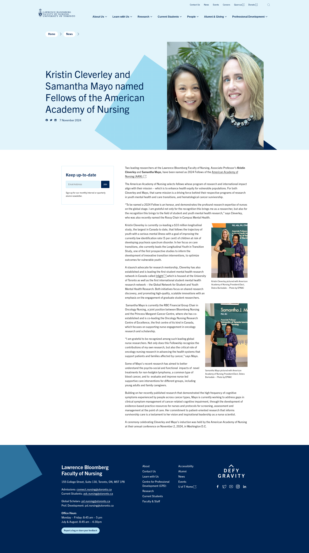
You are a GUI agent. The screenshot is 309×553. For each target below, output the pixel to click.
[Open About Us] (105, 16)
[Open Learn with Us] (130, 16)
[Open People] (197, 16)
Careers (226, 5)
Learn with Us (120, 16)
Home (51, 34)
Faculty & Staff (151, 501)
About (146, 466)
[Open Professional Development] (266, 16)
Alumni (182, 471)
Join (105, 184)
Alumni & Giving (214, 16)
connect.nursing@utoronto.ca (94, 489)
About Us (98, 16)
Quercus (238, 5)
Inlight (159, 276)
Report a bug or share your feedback (80, 530)
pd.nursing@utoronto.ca (95, 501)
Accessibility (185, 466)
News (206, 5)
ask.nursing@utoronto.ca (98, 493)
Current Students (168, 16)
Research (143, 16)
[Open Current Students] (180, 16)
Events (216, 5)
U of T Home (185, 486)
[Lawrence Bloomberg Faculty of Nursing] (57, 13)
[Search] (268, 4)
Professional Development (248, 16)
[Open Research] (151, 16)
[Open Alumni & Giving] (225, 16)
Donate (251, 5)
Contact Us (195, 5)
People (191, 16)
